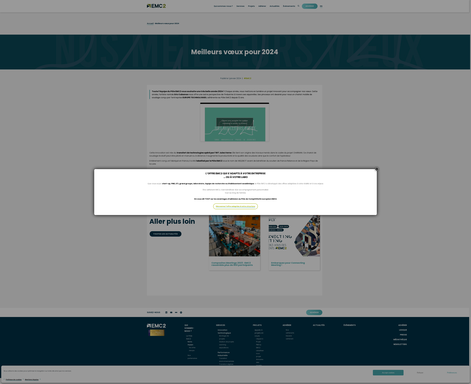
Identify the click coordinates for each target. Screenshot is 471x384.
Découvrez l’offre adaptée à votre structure (235, 206)
